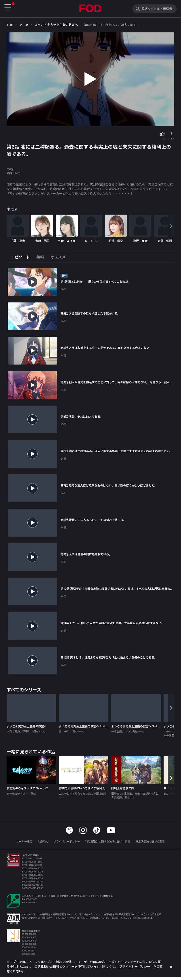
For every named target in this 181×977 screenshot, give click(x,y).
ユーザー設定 (24, 841)
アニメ (23, 25)
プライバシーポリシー (66, 841)
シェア (171, 138)
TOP (10, 25)
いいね (162, 138)
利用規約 (43, 841)
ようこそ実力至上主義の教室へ (56, 25)
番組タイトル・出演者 (156, 9)
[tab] (22, 257)
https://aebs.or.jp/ (143, 917)
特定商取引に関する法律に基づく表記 (107, 841)
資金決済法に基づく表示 (150, 841)
